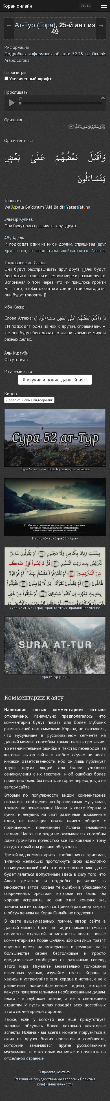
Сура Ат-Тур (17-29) (55, 677)
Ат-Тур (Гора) (35, 25)
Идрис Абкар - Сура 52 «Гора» (55, 538)
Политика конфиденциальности (66, 1082)
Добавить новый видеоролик (29, 400)
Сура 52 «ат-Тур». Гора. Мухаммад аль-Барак (55, 469)
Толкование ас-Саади (25, 262)
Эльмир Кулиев (18, 219)
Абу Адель (14, 238)
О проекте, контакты (55, 1072)
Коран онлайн (17, 5)
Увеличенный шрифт (30, 78)
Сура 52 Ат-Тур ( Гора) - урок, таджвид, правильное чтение (55, 608)
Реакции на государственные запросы (46, 1079)
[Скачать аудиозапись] (103, 98)
